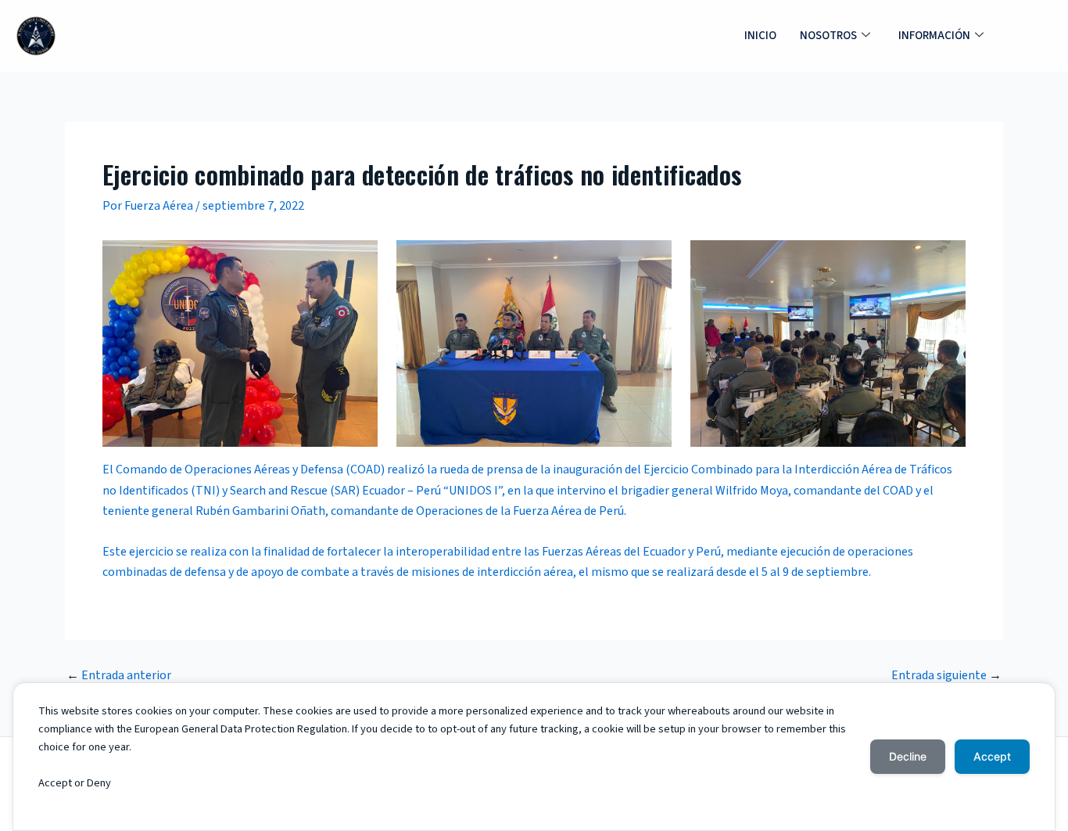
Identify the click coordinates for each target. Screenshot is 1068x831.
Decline (907, 756)
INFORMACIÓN (934, 35)
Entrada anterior (118, 675)
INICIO (760, 35)
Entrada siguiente (946, 675)
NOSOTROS (828, 35)
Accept (992, 756)
